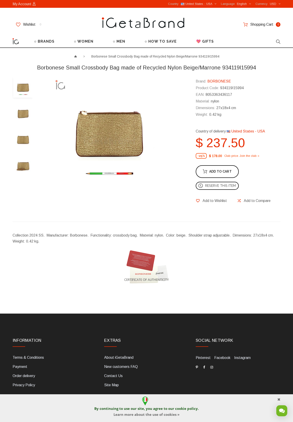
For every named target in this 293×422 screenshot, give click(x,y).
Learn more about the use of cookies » (146, 414)
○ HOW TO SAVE (161, 41)
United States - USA (247, 131)
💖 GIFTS (205, 41)
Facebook (222, 358)
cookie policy (186, 408)
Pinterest (203, 358)
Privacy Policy (24, 385)
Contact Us (113, 376)
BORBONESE (219, 81)
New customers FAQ (121, 367)
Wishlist (31, 24)
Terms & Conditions (28, 357)
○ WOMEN (83, 41)
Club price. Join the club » (241, 155)
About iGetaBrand (118, 357)
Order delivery (24, 376)
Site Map (111, 385)
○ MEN (119, 41)
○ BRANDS (44, 41)
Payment (20, 367)
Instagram (242, 358)
